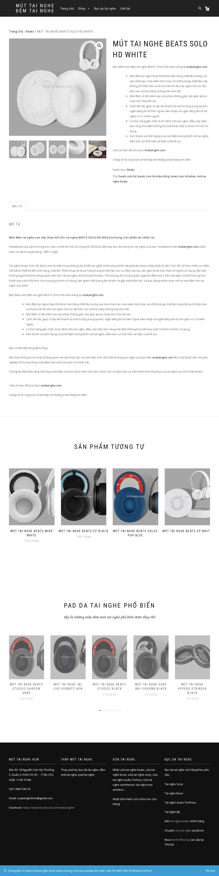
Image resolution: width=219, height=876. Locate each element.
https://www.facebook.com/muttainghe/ (49, 807)
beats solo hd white (183, 176)
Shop (82, 8)
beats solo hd (127, 176)
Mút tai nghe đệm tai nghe (35, 8)
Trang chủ (67, 8)
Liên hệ (125, 8)
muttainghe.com (155, 150)
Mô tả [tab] (17, 206)
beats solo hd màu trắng (153, 176)
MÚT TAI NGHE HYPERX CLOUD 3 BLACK (194, 688)
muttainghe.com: (197, 67)
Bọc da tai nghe (105, 8)
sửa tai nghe (183, 830)
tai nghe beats (179, 821)
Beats (30, 31)
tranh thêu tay (180, 840)
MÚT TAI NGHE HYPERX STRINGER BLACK (152, 688)
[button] (99, 45)
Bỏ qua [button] (210, 870)
